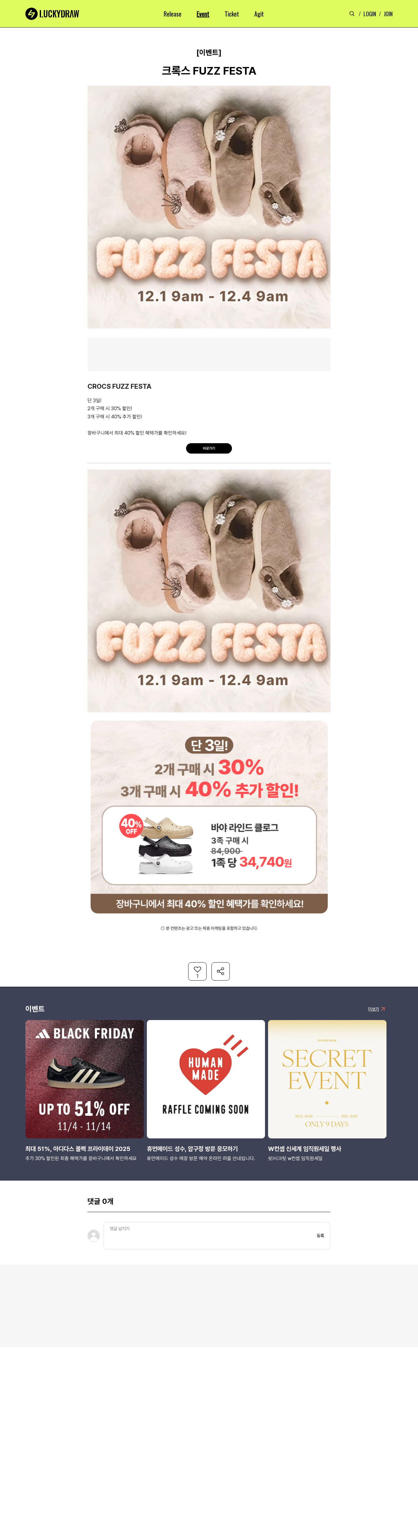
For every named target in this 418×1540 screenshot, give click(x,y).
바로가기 (209, 448)
